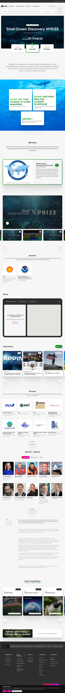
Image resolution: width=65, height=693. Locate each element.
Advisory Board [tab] (34, 457)
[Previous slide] (5, 381)
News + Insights (56, 1)
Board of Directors (43, 660)
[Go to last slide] (5, 245)
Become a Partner (54, 663)
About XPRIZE (8, 660)
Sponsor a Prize (54, 661)
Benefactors (41, 662)
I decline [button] (9, 691)
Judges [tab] (40, 457)
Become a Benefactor (53, 658)
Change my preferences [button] (17, 691)
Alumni (40, 668)
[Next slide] (59, 245)
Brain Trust (41, 670)
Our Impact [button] (28, 6)
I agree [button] (4, 691)
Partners (41, 666)
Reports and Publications (30, 661)
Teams (40, 672)
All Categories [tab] (26, 457)
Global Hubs (41, 675)
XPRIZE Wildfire (20, 661)
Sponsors (41, 664)
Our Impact (30, 657)
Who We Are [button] (11, 6)
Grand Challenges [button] (20, 6)
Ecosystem (41, 657)
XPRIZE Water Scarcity (20, 666)
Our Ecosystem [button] (35, 6)
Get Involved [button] (52, 6)
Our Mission (7, 657)
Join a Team (53, 665)
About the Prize (9, 523)
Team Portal (62, 1)
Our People (7, 662)
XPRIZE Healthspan (21, 663)
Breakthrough (8, 521)
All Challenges (20, 659)
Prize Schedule (9, 525)
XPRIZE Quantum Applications (20, 670)
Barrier (7, 519)
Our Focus (4, 11)
